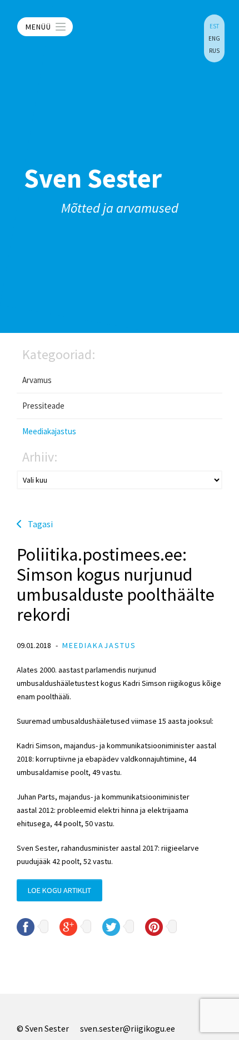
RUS (214, 51)
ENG (214, 38)
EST (214, 26)
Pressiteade (43, 405)
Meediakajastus (49, 431)
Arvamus (37, 380)
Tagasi (40, 523)
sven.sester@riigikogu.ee (127, 1028)
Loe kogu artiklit (59, 890)
